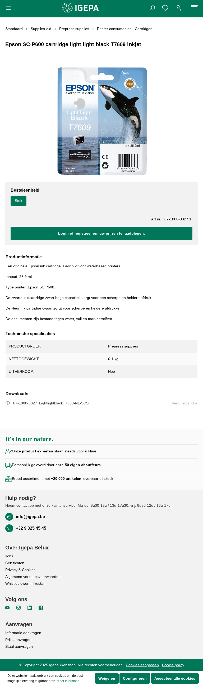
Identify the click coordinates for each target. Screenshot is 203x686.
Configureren (135, 678)
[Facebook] (41, 607)
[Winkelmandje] (194, 6)
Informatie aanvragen (23, 633)
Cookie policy (173, 665)
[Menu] (10, 7)
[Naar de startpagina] (80, 8)
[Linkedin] (30, 607)
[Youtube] (8, 607)
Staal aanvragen (19, 646)
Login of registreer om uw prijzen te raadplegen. (101, 233)
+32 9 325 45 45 (31, 528)
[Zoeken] (152, 7)
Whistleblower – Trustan (25, 583)
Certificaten (14, 563)
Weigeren (106, 678)
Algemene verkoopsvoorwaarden (33, 576)
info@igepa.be (30, 516)
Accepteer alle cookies (174, 678)
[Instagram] (19, 607)
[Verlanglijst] (165, 7)
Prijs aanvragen (18, 639)
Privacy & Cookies (20, 570)
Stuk (18, 201)
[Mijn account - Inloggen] (178, 7)
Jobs (9, 556)
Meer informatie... (69, 681)
